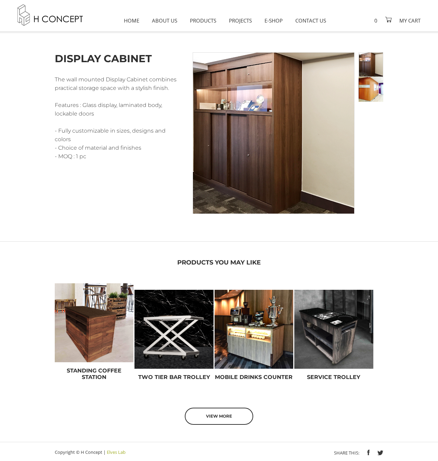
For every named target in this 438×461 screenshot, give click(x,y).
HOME (131, 20)
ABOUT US (164, 20)
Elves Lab (116, 452)
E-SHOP (274, 20)
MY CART (410, 20)
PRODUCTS (203, 20)
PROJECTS (240, 20)
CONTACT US (310, 20)
